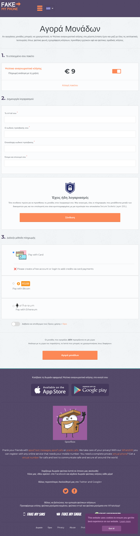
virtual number (30, 457)
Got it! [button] (112, 528)
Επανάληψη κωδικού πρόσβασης (20, 142)
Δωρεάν (39, 527)
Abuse (73, 527)
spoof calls (57, 450)
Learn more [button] (125, 521)
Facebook (74, 491)
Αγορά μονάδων (70, 355)
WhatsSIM (127, 450)
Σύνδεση (70, 217)
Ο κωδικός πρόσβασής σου (17, 127)
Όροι (65, 324)
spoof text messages (40, 450)
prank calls (72, 450)
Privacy (60, 527)
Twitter (65, 491)
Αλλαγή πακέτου (70, 85)
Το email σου (11, 112)
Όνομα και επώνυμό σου (16, 156)
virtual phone (120, 454)
